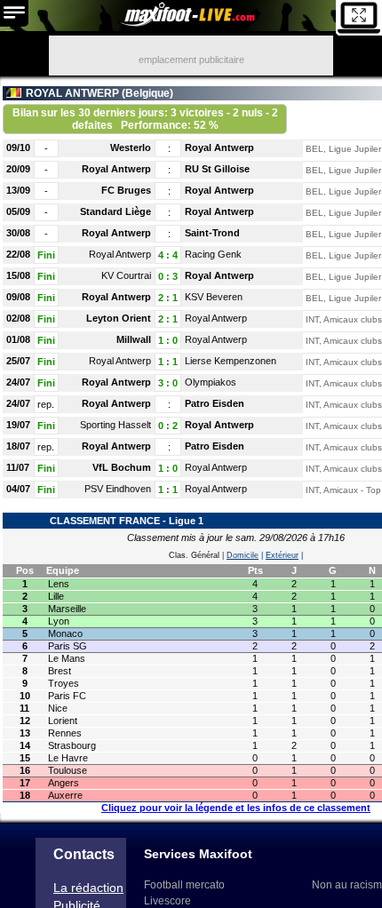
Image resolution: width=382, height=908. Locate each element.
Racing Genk (213, 254)
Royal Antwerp (219, 147)
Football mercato (184, 885)
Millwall (133, 339)
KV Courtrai (126, 275)
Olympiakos (210, 382)
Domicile (243, 555)
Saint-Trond (212, 232)
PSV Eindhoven (117, 488)
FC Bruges (126, 190)
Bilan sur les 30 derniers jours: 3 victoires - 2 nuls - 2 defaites (145, 119)
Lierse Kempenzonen (230, 360)
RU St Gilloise (217, 168)
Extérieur (282, 555)
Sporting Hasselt (115, 424)
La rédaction (88, 887)
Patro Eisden (214, 403)
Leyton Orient (118, 318)
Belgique (147, 93)
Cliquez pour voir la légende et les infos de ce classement (235, 807)
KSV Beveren (214, 296)
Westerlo (130, 147)
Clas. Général (194, 555)
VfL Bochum (121, 467)
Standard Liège (115, 211)
